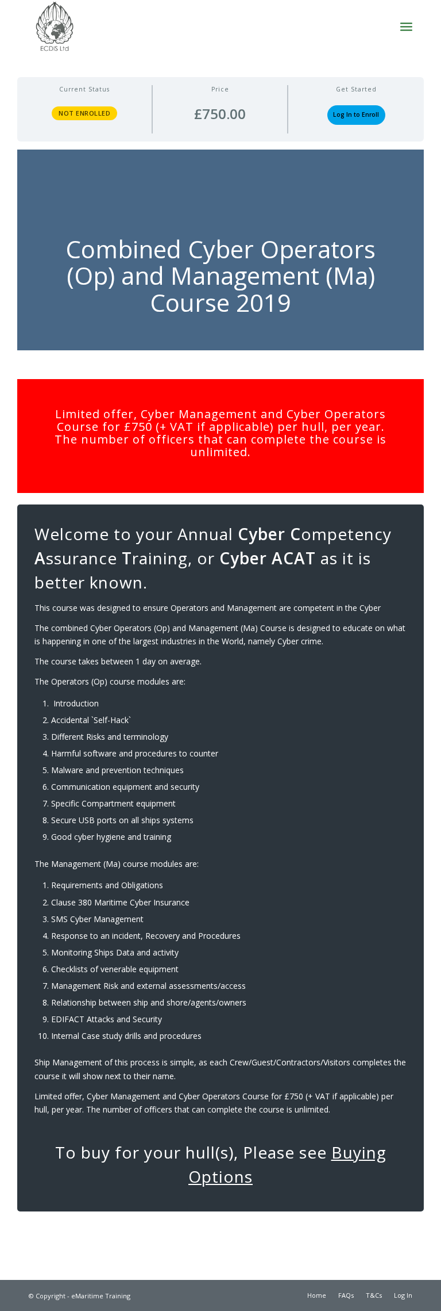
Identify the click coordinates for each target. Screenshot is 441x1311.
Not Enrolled (84, 113)
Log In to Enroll (356, 114)
